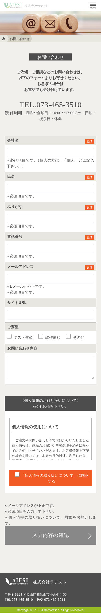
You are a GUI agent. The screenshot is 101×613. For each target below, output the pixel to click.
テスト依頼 (23, 337)
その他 (78, 337)
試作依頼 (52, 337)
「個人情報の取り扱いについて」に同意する (55, 478)
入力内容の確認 (50, 535)
